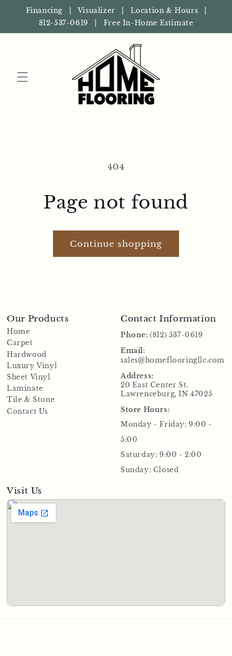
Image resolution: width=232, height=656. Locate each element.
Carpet (20, 342)
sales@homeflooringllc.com (173, 360)
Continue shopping (116, 243)
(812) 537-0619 (176, 335)
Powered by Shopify (167, 644)
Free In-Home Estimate (149, 23)
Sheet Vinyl (29, 377)
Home (18, 331)
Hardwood (27, 354)
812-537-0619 (63, 23)
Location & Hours (164, 10)
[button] (22, 77)
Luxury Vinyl (32, 365)
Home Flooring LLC (95, 644)
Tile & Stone (31, 399)
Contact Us (27, 411)
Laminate (25, 388)
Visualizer (96, 10)
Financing (44, 10)
